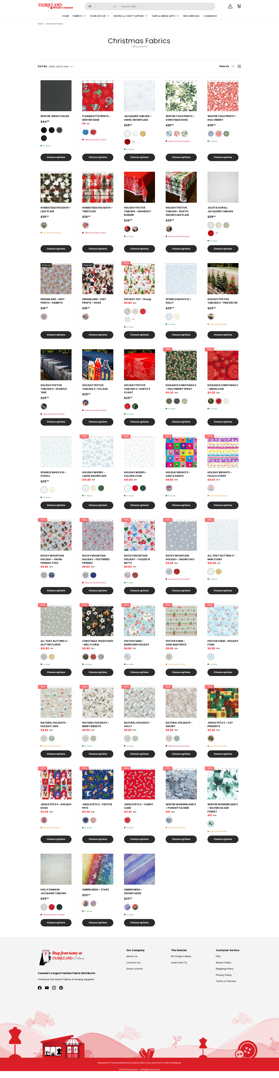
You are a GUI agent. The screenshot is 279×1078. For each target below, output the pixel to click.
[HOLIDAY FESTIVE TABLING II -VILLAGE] (97, 364)
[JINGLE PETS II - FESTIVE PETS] (97, 783)
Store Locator (134, 968)
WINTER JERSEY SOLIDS (55, 116)
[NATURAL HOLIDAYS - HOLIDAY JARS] (56, 702)
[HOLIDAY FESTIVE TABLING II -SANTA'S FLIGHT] (139, 364)
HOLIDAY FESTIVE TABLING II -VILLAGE (95, 387)
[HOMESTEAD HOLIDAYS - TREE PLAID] (97, 187)
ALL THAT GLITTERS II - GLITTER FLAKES (55, 642)
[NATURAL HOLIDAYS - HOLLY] (139, 702)
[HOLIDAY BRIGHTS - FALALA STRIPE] (222, 451)
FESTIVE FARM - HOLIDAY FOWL (222, 642)
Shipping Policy (224, 968)
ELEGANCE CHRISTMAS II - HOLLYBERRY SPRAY (181, 387)
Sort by (42, 66)
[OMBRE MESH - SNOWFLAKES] (139, 869)
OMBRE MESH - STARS (95, 889)
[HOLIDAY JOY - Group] (139, 278)
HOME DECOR (98, 16)
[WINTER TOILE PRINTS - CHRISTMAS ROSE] (181, 95)
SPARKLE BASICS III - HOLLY (178, 301)
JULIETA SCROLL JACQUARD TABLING (220, 209)
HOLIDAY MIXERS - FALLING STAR (135, 474)
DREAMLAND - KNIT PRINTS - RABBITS (53, 301)
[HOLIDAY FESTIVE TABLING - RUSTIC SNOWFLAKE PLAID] (181, 187)
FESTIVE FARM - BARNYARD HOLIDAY (136, 642)
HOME (65, 16)
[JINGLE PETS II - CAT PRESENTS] (222, 702)
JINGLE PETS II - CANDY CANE (138, 806)
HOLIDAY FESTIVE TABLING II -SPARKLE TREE (54, 388)
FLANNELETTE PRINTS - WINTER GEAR (96, 118)
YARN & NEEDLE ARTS (163, 16)
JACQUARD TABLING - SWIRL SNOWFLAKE (138, 118)
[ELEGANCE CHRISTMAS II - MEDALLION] (222, 364)
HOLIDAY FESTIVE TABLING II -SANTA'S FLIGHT (137, 388)
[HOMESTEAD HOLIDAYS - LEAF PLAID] (56, 187)
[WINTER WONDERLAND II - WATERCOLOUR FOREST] (222, 783)
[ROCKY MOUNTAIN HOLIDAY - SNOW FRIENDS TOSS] (56, 535)
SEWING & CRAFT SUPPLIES (129, 16)
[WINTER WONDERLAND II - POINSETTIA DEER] (181, 783)
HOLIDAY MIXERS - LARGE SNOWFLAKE (94, 474)
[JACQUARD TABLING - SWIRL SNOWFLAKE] (139, 95)
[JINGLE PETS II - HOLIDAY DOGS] (56, 783)
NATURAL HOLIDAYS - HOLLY (137, 724)
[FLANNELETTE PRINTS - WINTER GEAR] (97, 95)
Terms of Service (226, 981)
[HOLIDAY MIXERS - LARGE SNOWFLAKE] (97, 451)
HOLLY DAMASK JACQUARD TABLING (53, 891)
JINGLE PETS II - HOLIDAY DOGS (56, 806)
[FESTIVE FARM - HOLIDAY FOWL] (222, 620)
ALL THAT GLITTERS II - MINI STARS (221, 557)
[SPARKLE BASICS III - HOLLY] (181, 278)
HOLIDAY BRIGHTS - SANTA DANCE (178, 474)
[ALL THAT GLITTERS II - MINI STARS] (222, 535)
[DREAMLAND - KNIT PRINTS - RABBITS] (56, 278)
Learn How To (179, 962)
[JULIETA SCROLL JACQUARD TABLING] (222, 187)
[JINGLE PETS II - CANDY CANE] (139, 783)
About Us (131, 956)
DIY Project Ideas (181, 956)
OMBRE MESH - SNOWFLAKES (133, 891)
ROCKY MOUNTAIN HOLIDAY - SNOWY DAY (180, 557)
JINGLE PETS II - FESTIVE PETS (97, 806)
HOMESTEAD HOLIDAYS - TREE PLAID (97, 209)
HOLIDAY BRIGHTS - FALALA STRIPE (219, 474)
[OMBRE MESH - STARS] (97, 869)
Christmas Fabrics (54, 23)
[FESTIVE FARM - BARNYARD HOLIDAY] (139, 620)
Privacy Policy (224, 975)
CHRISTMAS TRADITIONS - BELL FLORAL (97, 642)
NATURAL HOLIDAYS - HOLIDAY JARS (54, 724)
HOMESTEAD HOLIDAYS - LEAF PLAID (56, 209)
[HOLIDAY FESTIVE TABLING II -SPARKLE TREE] (56, 364)
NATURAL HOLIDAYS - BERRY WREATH (95, 724)
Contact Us (133, 962)
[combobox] (150, 6)
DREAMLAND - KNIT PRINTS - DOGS (94, 301)
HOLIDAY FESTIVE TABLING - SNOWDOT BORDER (137, 211)
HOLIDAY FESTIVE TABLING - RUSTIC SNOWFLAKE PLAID (177, 211)
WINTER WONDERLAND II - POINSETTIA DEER (181, 806)
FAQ (218, 956)
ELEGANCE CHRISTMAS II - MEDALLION (222, 387)
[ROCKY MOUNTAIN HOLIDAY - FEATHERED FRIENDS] (97, 535)
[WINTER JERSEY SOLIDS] (56, 95)
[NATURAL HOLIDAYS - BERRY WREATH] (97, 702)
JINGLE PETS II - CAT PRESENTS (220, 724)
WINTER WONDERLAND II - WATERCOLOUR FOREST (222, 808)
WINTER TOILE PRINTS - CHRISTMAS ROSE (180, 118)
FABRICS (77, 16)
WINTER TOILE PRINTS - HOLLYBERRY (221, 118)
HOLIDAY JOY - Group (137, 299)
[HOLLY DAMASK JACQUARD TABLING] (56, 869)
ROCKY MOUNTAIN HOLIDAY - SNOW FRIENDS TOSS (52, 559)
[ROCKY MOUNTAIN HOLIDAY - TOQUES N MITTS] (139, 535)
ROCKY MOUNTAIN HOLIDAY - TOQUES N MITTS (137, 559)
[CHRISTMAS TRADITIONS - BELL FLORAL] (97, 620)
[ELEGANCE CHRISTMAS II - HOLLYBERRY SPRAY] (181, 364)
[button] (239, 6)
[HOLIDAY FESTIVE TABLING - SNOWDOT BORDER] (139, 187)
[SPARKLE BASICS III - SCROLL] (56, 451)
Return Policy (223, 962)
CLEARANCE (210, 16)
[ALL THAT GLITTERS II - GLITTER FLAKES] (56, 620)
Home (40, 23)
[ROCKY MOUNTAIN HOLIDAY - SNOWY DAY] (181, 535)
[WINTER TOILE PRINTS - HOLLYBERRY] (222, 95)
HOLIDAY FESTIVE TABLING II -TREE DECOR (222, 301)
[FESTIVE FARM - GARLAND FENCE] (181, 620)
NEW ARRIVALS (191, 16)
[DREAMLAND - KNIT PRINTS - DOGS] (97, 278)
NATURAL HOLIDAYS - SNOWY (179, 724)
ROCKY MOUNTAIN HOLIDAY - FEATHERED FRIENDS (95, 559)
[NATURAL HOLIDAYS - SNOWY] (181, 702)
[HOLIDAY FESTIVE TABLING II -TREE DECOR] (222, 278)
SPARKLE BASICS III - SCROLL (53, 474)
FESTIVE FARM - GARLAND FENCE (176, 642)
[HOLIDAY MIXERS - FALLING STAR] (139, 451)
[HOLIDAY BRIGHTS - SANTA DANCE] (181, 451)
